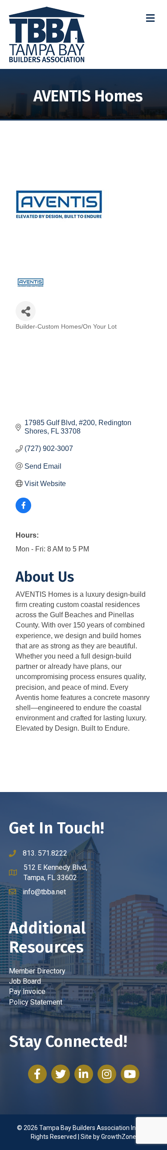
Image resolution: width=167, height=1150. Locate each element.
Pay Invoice (27, 991)
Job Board (25, 981)
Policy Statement (35, 1002)
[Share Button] (26, 311)
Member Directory (37, 971)
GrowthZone (118, 1136)
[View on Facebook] (23, 511)
